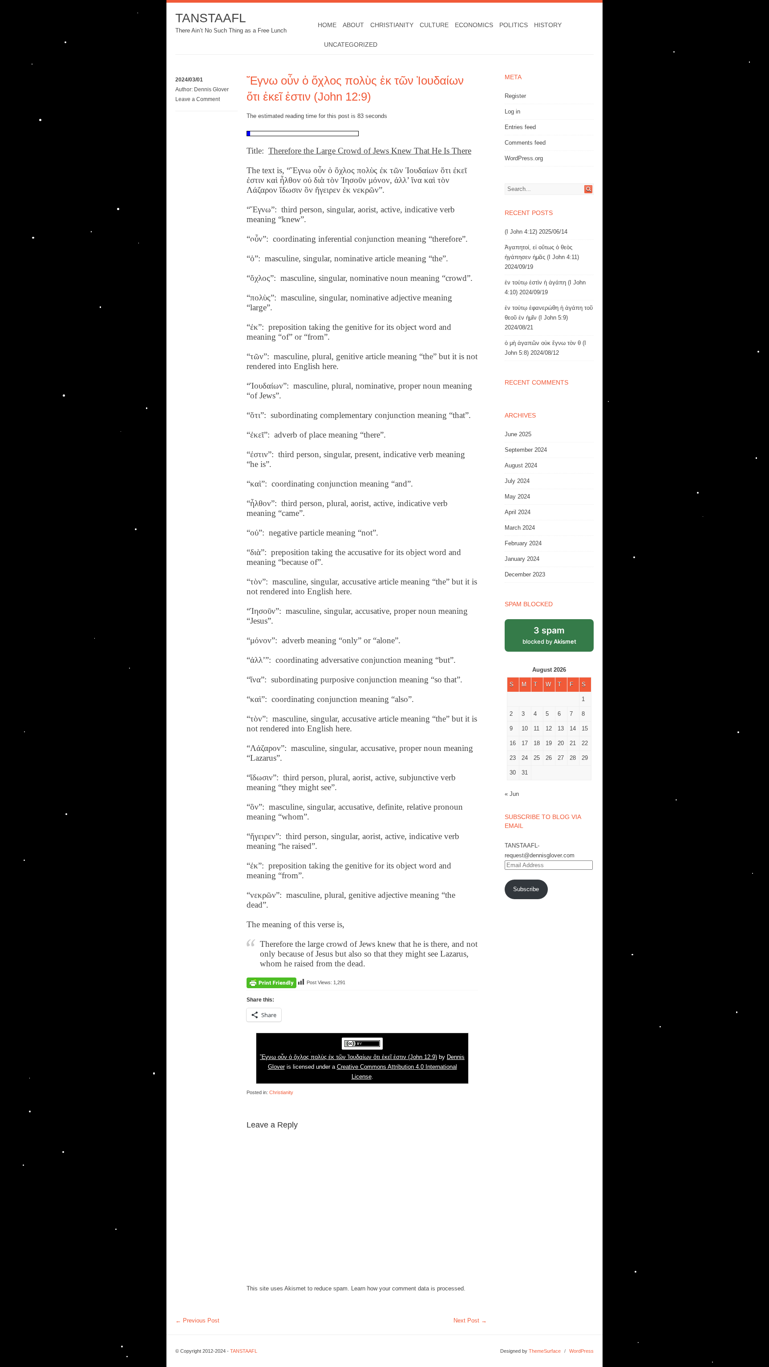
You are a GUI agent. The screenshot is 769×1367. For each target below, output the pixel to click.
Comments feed (525, 142)
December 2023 (525, 574)
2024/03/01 (189, 80)
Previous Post (197, 1320)
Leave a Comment (197, 99)
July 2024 (517, 481)
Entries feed (520, 127)
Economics (474, 24)
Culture (434, 24)
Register (515, 96)
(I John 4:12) (521, 231)
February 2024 (523, 543)
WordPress (581, 1351)
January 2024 (522, 559)
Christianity (391, 24)
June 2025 (518, 434)
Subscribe (526, 889)
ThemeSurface (545, 1351)
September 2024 (526, 449)
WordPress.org (524, 158)
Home (327, 24)
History (548, 24)
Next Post (470, 1320)
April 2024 (517, 512)
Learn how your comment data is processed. (408, 1288)
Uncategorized (350, 44)
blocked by (549, 635)
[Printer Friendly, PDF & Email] (271, 982)
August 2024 (521, 465)
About (353, 24)
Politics (513, 24)
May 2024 (517, 496)
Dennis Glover (211, 89)
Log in (512, 111)
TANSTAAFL (210, 18)
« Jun (512, 794)
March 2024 (520, 527)
